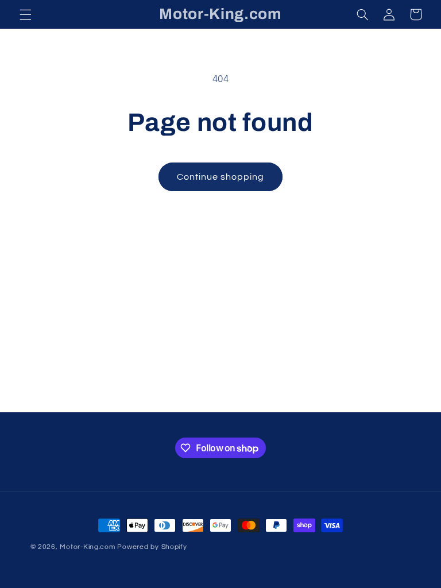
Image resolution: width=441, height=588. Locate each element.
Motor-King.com (87, 547)
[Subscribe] (315, 398)
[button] (25, 14)
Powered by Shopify (152, 547)
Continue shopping (221, 176)
